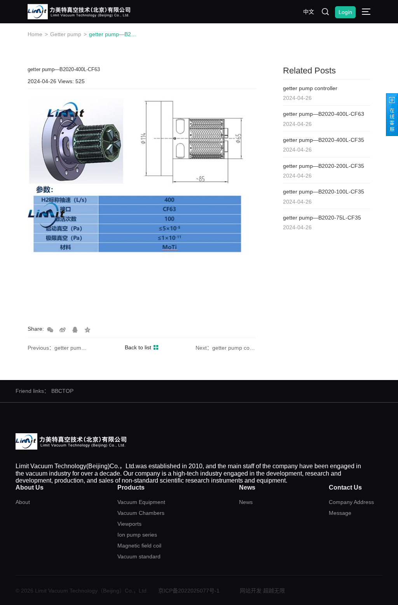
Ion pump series (137, 535)
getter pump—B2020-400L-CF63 (113, 34)
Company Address (351, 502)
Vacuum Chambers (140, 513)
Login (345, 12)
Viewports (129, 524)
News (246, 502)
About (23, 502)
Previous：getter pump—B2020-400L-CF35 (58, 348)
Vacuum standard (139, 556)
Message (340, 513)
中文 (308, 12)
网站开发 (251, 591)
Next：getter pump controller (226, 348)
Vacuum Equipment (141, 502)
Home (35, 34)
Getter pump (65, 34)
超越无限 (274, 591)
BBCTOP (62, 391)
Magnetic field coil (139, 545)
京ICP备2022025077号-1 (189, 591)
